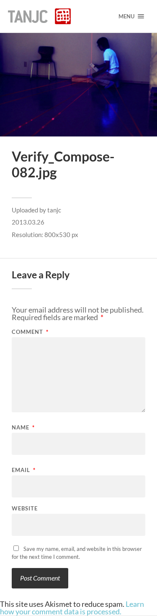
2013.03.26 (28, 222)
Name (23, 427)
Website (25, 508)
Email (24, 470)
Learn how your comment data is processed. (72, 607)
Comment (30, 332)
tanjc (54, 210)
